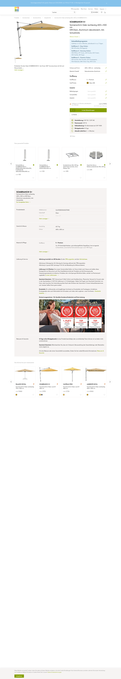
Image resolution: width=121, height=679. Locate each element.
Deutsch (102, 9)
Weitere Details (74, 37)
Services (90, 9)
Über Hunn (84, 9)
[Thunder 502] (41, 394)
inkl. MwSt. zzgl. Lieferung (100, 106)
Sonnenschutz (26, 18)
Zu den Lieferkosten (51, 275)
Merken (75, 114)
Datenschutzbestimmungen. (55, 672)
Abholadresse (83, 259)
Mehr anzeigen (18, 70)
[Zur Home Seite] (16, 9)
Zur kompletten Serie (22, 202)
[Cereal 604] (16, 394)
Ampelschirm (47, 18)
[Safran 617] (40, 394)
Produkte (16, 18)
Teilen (73, 136)
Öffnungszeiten (75, 9)
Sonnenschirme (37, 18)
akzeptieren (19, 676)
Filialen (96, 9)
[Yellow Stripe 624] (63, 394)
